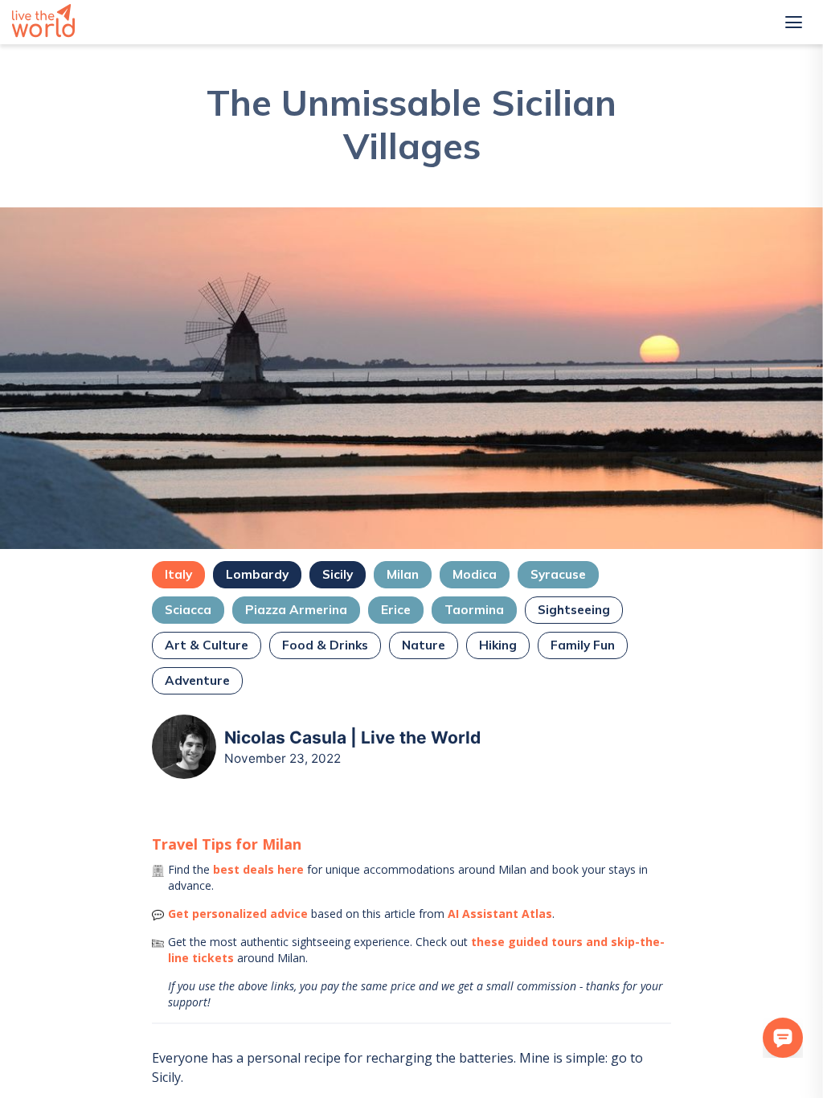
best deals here (258, 869)
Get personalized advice (238, 913)
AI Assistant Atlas (500, 913)
